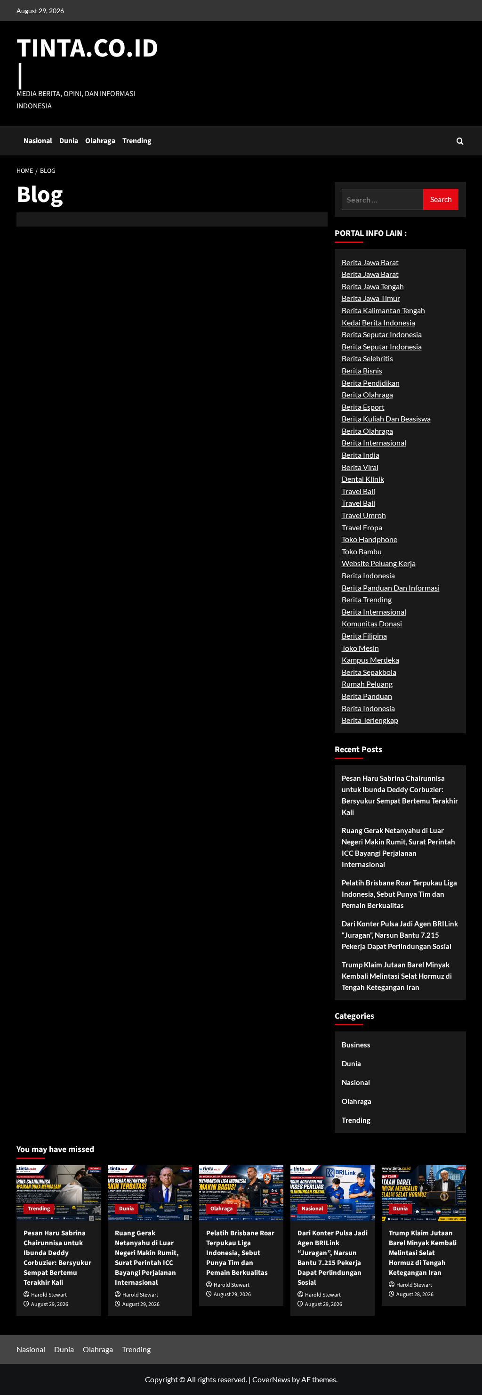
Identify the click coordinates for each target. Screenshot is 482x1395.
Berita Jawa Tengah (373, 286)
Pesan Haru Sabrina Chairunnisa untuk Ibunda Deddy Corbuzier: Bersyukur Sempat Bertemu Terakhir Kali (400, 795)
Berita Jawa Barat (370, 262)
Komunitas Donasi (372, 623)
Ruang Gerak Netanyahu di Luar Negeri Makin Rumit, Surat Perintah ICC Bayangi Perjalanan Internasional (398, 847)
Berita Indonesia (368, 575)
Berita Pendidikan (371, 382)
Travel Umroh (364, 515)
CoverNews (271, 1379)
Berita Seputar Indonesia (382, 334)
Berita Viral (360, 466)
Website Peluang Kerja (379, 563)
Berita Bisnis (362, 370)
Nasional (38, 141)
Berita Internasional (374, 442)
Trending (137, 141)
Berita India (360, 454)
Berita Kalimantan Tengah (383, 310)
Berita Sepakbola (369, 671)
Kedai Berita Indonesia (378, 322)
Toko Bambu (362, 551)
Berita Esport (363, 406)
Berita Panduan (367, 695)
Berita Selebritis (367, 358)
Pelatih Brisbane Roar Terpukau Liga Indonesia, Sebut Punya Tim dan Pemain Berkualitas (399, 893)
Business (356, 1044)
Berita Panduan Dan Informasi (391, 587)
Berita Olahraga (367, 394)
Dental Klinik (363, 478)
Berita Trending (367, 599)
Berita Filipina (364, 635)
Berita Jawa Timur (371, 297)
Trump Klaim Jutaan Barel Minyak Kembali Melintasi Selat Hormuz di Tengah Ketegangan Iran (397, 975)
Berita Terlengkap (370, 719)
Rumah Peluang (367, 683)
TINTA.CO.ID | (87, 61)
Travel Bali (358, 491)
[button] (460, 141)
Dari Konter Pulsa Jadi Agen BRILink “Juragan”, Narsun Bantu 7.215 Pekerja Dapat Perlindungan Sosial (400, 934)
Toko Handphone (369, 539)
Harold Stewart (49, 1295)
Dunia (68, 141)
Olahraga (100, 141)
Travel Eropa (362, 527)
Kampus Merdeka (370, 659)
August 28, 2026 (415, 1294)
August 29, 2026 (49, 1304)
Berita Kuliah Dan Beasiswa (386, 418)
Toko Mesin (360, 647)
